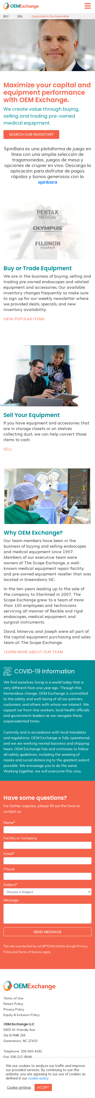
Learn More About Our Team (33, 651)
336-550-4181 (31, 1051)
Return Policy (13, 1004)
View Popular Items (24, 319)
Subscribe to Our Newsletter (50, 16)
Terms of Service (30, 952)
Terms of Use (13, 998)
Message (11, 900)
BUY (6, 16)
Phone (9, 869)
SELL (20, 16)
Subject (10, 884)
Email (9, 853)
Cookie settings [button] (19, 1087)
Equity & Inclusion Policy (21, 1015)
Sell (7, 449)
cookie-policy (38, 1078)
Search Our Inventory (31, 134)
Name (9, 822)
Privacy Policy (13, 1009)
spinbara (47, 182)
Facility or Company (20, 838)
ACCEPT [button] (43, 1087)
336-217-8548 (21, 1057)
